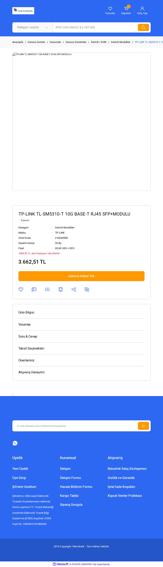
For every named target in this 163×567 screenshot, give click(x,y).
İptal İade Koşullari (121, 487)
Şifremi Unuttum (24, 487)
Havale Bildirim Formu (76, 487)
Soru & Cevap (27, 336)
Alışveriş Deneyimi (31, 372)
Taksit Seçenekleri (31, 348)
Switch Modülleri (64, 227)
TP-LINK (60, 232)
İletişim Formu (70, 478)
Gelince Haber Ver (81, 276)
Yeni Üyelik (20, 469)
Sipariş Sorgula (71, 505)
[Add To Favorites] (20, 289)
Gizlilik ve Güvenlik (121, 478)
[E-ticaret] (81, 564)
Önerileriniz (26, 360)
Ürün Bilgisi (26, 312)
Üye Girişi (19, 478)
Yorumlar (24, 324)
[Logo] (23, 10)
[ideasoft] (61, 564)
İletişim (65, 469)
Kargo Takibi (69, 496)
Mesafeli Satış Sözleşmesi (127, 469)
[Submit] (143, 426)
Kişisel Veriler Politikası (125, 496)
